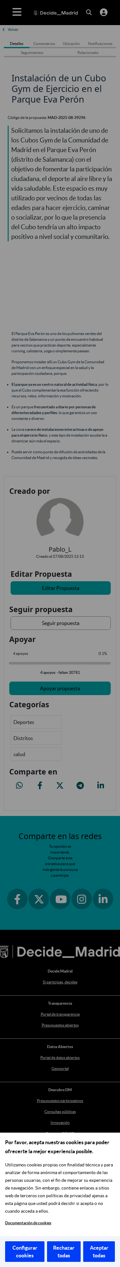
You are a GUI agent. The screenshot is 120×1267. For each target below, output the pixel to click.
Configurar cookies (24, 1251)
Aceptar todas (99, 1251)
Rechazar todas (64, 1251)
